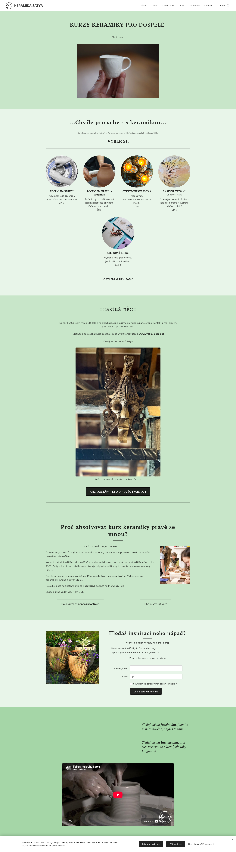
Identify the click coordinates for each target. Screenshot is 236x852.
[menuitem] (145, 5)
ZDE (81, 591)
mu (175, 742)
